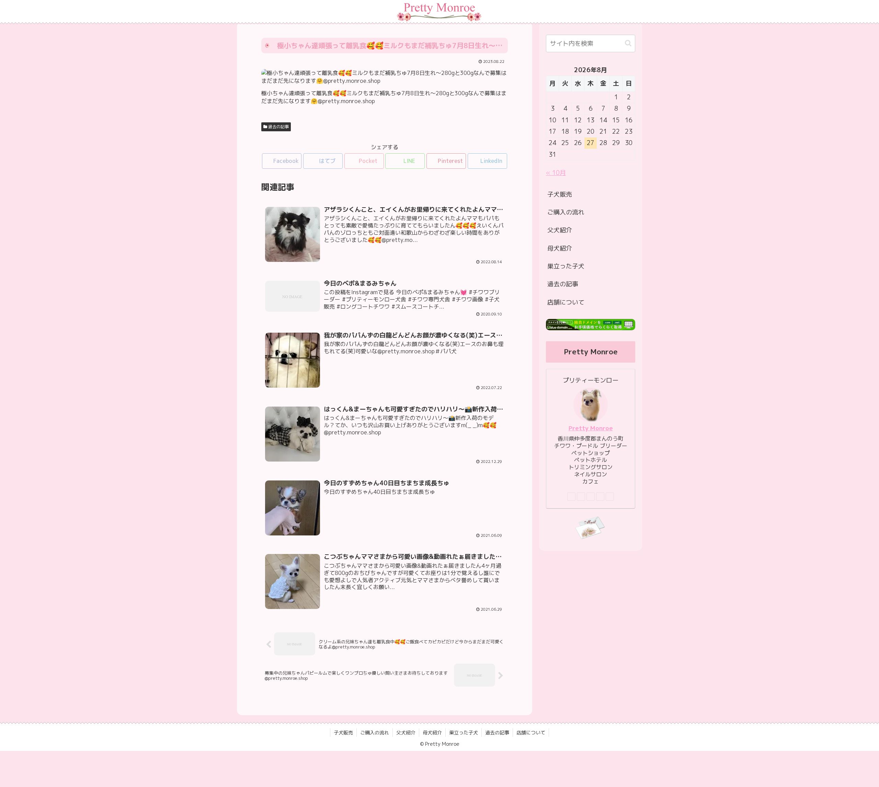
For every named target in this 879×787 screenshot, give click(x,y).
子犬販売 (559, 194)
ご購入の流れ (565, 212)
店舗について (565, 302)
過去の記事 (278, 127)
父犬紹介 (559, 230)
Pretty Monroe (591, 428)
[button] (628, 43)
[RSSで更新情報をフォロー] (610, 496)
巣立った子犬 (565, 266)
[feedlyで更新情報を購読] (600, 496)
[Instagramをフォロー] (590, 496)
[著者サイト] (571, 496)
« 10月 (556, 172)
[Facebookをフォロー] (581, 496)
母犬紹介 (559, 248)
